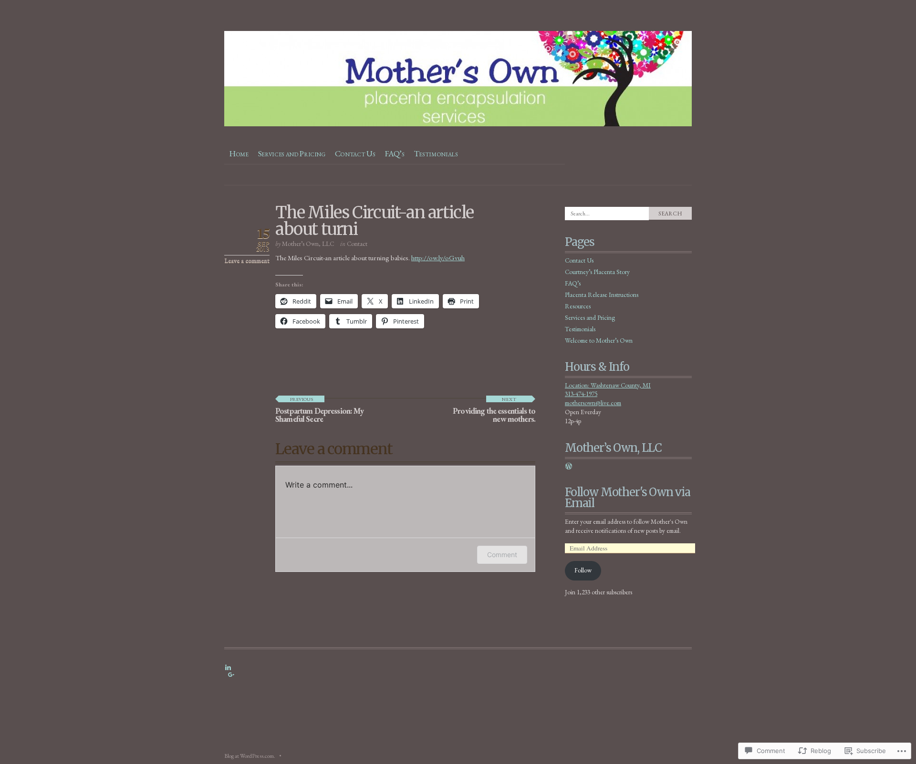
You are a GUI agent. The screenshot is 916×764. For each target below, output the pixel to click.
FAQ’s (394, 153)
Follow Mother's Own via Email (627, 497)
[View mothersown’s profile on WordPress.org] (568, 466)
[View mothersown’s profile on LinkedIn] (228, 667)
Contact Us (355, 153)
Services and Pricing (291, 153)
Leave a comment (247, 260)
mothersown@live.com (593, 403)
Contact (357, 244)
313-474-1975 (581, 394)
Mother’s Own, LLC (308, 244)
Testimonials (436, 153)
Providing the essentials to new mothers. (494, 410)
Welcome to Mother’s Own (599, 340)
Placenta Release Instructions (601, 295)
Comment (502, 554)
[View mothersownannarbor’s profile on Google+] (231, 675)
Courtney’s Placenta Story (597, 272)
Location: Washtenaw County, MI (608, 385)
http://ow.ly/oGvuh (438, 257)
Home (239, 153)
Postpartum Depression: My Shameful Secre (319, 410)
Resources (578, 306)
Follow (583, 570)
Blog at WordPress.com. (249, 756)
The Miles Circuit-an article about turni (374, 221)
